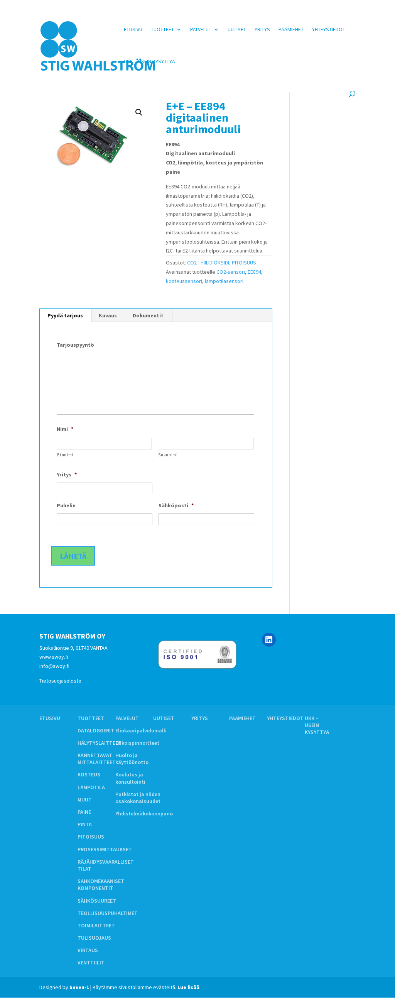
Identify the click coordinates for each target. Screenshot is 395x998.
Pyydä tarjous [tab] (65, 315)
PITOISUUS (244, 262)
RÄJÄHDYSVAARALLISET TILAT (106, 865)
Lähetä (73, 556)
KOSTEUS (89, 774)
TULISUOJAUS (94, 937)
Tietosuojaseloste (60, 680)
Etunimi (65, 454)
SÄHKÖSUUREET (97, 900)
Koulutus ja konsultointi (130, 778)
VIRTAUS (88, 950)
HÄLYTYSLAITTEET (100, 742)
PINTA (85, 824)
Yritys (262, 30)
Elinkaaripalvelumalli (141, 730)
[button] (139, 112)
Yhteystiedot (328, 30)
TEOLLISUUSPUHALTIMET (108, 913)
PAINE (84, 811)
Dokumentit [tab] (148, 315)
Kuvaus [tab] (108, 315)
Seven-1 (79, 987)
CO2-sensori (230, 271)
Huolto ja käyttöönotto (132, 759)
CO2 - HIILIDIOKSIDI (208, 262)
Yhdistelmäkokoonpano (144, 813)
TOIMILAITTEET (96, 925)
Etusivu (133, 30)
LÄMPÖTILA (91, 787)
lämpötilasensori (224, 281)
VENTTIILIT (91, 962)
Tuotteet (162, 30)
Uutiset (237, 30)
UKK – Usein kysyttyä (149, 62)
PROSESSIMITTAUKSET (105, 849)
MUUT (85, 799)
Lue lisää (188, 987)
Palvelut (200, 30)
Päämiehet (291, 30)
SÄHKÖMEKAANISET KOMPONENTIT (101, 884)
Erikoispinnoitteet (137, 742)
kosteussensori (184, 281)
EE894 (254, 271)
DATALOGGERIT (96, 730)
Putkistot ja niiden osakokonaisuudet (137, 798)
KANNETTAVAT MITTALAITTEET (97, 759)
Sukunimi (167, 454)
